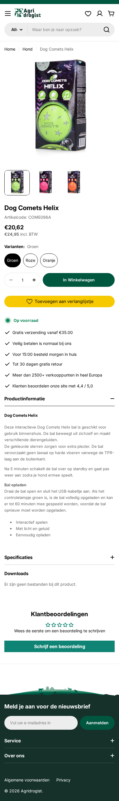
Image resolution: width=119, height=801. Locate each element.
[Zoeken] (106, 29)
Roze (30, 260)
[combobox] (59, 30)
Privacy (63, 779)
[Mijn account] (99, 13)
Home (9, 49)
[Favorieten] (88, 13)
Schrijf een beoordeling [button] (59, 646)
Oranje (49, 260)
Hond (28, 49)
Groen (12, 260)
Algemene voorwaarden (26, 779)
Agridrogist (31, 790)
